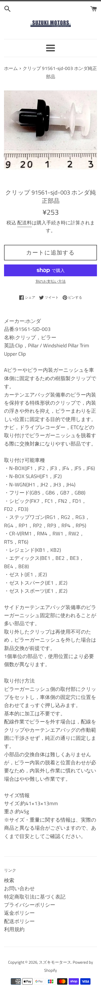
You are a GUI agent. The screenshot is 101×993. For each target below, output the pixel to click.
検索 (9, 880)
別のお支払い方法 (51, 281)
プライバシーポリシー (29, 905)
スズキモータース (55, 962)
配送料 (24, 222)
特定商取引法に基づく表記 (34, 896)
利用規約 (14, 929)
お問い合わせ (19, 888)
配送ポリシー (19, 921)
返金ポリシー (19, 913)
